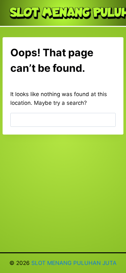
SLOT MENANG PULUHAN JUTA (74, 263)
